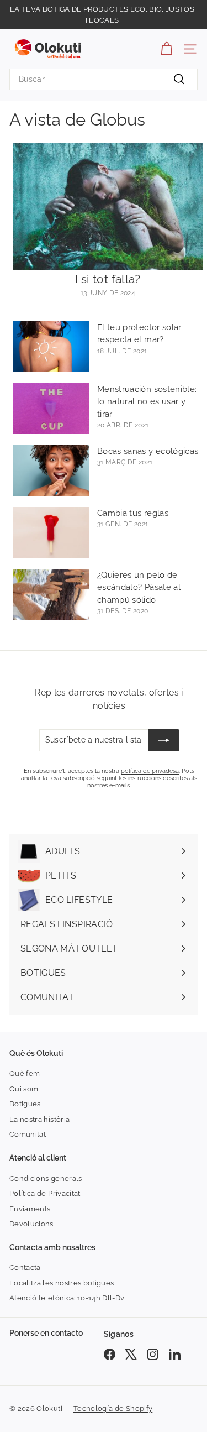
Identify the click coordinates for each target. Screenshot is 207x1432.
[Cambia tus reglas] (51, 532)
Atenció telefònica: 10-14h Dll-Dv (67, 1298)
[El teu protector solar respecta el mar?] (51, 346)
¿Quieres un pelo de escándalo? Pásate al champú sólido (139, 587)
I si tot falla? (107, 279)
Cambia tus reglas (132, 513)
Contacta (25, 1267)
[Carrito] (166, 49)
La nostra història (39, 1119)
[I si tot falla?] (108, 206)
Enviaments (30, 1209)
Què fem (24, 1073)
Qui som (23, 1089)
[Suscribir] (163, 740)
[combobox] (103, 79)
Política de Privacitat (45, 1193)
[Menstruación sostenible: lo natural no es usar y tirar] (51, 408)
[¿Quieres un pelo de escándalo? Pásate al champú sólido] (51, 594)
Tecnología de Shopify (112, 1408)
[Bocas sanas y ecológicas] (51, 470)
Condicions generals (45, 1178)
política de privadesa (150, 771)
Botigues (25, 1104)
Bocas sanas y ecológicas (147, 451)
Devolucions (31, 1224)
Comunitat (27, 1134)
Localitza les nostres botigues (61, 1283)
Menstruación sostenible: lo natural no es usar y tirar (147, 401)
